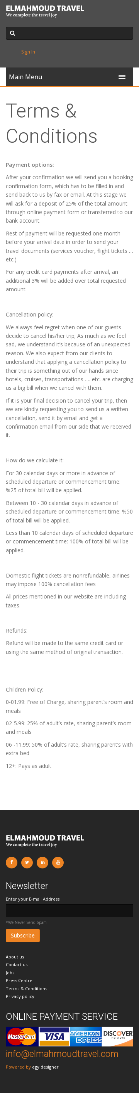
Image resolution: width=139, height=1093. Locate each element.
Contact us (16, 964)
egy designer (45, 1067)
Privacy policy (20, 996)
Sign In (28, 51)
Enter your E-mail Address (32, 899)
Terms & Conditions (26, 988)
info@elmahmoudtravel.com (62, 1053)
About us (15, 957)
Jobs (10, 972)
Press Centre (19, 980)
